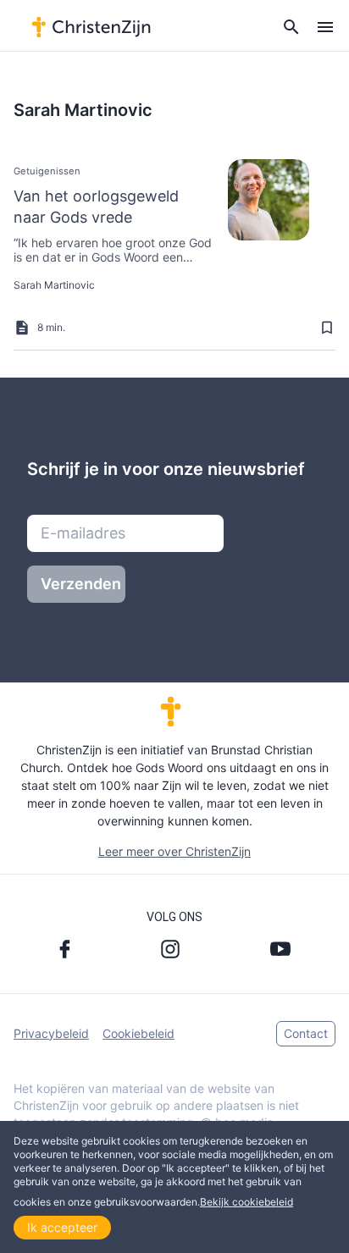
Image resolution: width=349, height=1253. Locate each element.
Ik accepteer (62, 1227)
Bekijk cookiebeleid (246, 1201)
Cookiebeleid (138, 1033)
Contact (306, 1033)
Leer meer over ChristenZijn (174, 851)
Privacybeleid (51, 1033)
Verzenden (81, 584)
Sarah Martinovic (54, 285)
